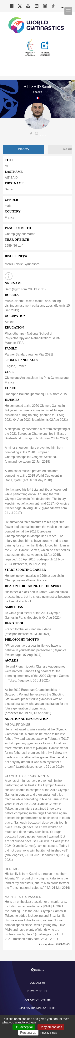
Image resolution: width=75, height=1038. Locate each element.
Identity (23, 149)
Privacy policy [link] (48, 1032)
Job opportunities (37, 999)
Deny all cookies (50, 1027)
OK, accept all (23, 1027)
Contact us (38, 982)
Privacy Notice (37, 991)
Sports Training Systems (37, 1008)
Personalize (28, 1032)
